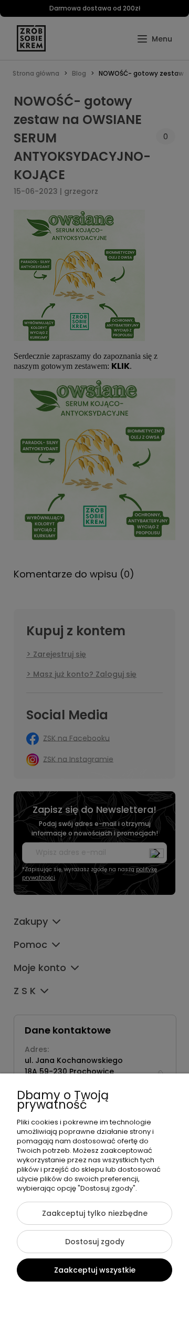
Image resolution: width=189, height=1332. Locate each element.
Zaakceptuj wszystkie (94, 1270)
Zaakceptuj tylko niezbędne (95, 1213)
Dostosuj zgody (94, 1241)
